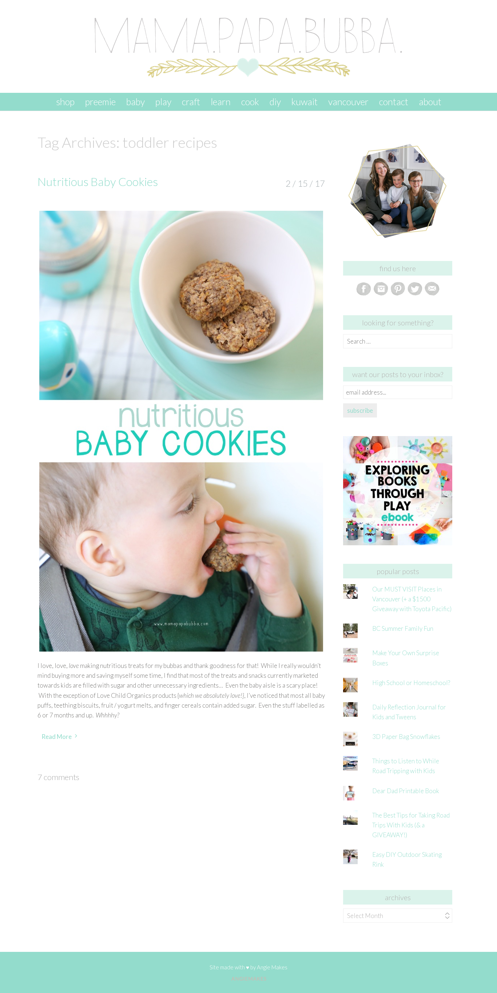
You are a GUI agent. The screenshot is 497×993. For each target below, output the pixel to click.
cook (250, 101)
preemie (100, 101)
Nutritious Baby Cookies (97, 181)
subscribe (360, 410)
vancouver (348, 101)
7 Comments (58, 777)
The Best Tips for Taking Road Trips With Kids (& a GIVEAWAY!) (411, 825)
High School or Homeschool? (411, 683)
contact (393, 101)
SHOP (65, 101)
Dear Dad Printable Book (405, 791)
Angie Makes (272, 967)
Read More (56, 736)
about (430, 101)
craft (191, 101)
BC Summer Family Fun (402, 628)
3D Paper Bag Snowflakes (406, 736)
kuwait (304, 101)
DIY (275, 101)
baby (135, 101)
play (163, 101)
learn (221, 101)
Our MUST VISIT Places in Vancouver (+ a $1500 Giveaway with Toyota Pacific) (412, 599)
